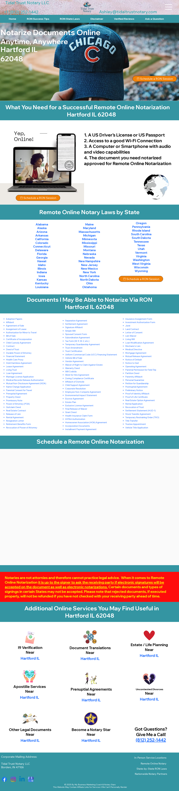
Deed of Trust (12, 349)
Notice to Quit (132, 363)
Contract (10, 346)
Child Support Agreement (77, 385)
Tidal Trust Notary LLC (15, 763)
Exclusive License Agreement (79, 405)
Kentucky (42, 283)
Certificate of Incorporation (19, 339)
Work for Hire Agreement (77, 375)
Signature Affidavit (74, 327)
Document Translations (90, 648)
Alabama (42, 224)
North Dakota (89, 279)
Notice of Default (133, 359)
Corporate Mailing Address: (19, 756)
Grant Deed (70, 412)
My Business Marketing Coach (88, 784)
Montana (89, 250)
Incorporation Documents (77, 426)
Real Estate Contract (16, 410)
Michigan (89, 235)
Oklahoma (89, 287)
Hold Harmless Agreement (19, 363)
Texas (141, 245)
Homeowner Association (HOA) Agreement (86, 422)
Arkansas (41, 235)
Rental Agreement (15, 417)
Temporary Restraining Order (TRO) (142, 417)
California (42, 239)
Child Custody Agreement (18, 342)
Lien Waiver (130, 336)
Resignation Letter (15, 420)
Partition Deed (132, 373)
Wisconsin (141, 267)
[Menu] (168, 6)
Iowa (42, 276)
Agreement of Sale (15, 325)
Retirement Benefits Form (18, 424)
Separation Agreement (76, 320)
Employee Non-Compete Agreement (83, 392)
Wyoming (141, 271)
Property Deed (13, 397)
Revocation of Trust (134, 407)
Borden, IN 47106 (12, 767)
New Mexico (89, 268)
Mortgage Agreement (135, 353)
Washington (141, 260)
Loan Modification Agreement (139, 342)
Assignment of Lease (16, 329)
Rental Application (134, 403)
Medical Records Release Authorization (25, 380)
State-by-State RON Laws (151, 768)
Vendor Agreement (74, 361)
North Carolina (89, 276)
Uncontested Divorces (149, 689)
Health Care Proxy (14, 359)
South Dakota (141, 238)
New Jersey (89, 265)
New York (89, 272)
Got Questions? (151, 729)
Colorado (41, 243)
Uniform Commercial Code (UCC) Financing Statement (91, 354)
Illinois (42, 268)
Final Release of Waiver (76, 409)
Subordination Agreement (77, 337)
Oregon (141, 223)
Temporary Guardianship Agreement (82, 344)
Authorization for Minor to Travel (21, 332)
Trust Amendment (74, 347)
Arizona (41, 232)
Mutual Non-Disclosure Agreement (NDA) (26, 383)
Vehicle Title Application (136, 427)
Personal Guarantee (134, 380)
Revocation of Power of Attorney (21, 427)
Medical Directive (133, 349)
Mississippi (89, 243)
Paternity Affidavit (134, 376)
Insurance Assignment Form (138, 319)
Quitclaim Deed (13, 407)
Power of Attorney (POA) (18, 403)
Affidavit (10, 322)
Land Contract (132, 329)
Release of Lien (13, 414)
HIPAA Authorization (75, 419)
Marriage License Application (20, 376)
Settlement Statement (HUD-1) (140, 410)
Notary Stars (110, 784)
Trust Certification (73, 351)
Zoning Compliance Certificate (79, 378)
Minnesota (89, 239)
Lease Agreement (14, 366)
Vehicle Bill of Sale (73, 358)
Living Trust (11, 370)
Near (90, 652)
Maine (89, 224)
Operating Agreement (135, 366)
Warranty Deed (72, 368)
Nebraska (89, 254)
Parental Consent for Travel (19, 390)
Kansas (42, 279)
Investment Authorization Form (140, 322)
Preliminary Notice (134, 390)
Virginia (141, 256)
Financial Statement (15, 356)
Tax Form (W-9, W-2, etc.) (77, 341)
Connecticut (41, 246)
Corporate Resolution (75, 388)
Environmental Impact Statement (81, 395)
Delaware (41, 250)
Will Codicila (70, 371)
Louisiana (41, 287)
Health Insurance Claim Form (79, 415)
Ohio (89, 283)
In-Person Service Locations (150, 757)
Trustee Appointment (135, 424)
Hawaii (41, 261)
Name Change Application (18, 386)
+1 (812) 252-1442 (21, 12)
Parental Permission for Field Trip (140, 370)
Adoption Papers (14, 319)
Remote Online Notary (153, 763)
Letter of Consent (134, 332)
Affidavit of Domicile (74, 381)
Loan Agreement (14, 373)
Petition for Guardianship (137, 383)
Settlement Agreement (76, 324)
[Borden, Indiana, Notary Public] (4, 779)
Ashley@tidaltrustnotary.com (128, 11)
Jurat (127, 325)
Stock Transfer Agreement (138, 414)
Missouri (89, 246)
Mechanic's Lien (132, 346)
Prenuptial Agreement (16, 393)
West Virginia (141, 263)
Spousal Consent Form (76, 334)
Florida (42, 254)
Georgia (42, 257)
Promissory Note (14, 400)
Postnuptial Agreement (136, 386)
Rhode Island (141, 230)
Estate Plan (70, 402)
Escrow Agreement (74, 398)
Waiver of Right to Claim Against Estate (84, 364)
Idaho (42, 265)
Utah (141, 249)
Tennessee (141, 241)
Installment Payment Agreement (80, 429)
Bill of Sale (11, 336)
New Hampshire (89, 261)
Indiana (42, 272)
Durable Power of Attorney (18, 353)
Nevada (89, 257)
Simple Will (70, 330)
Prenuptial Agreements (91, 689)
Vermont (141, 252)
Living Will (130, 339)
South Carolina (141, 234)
